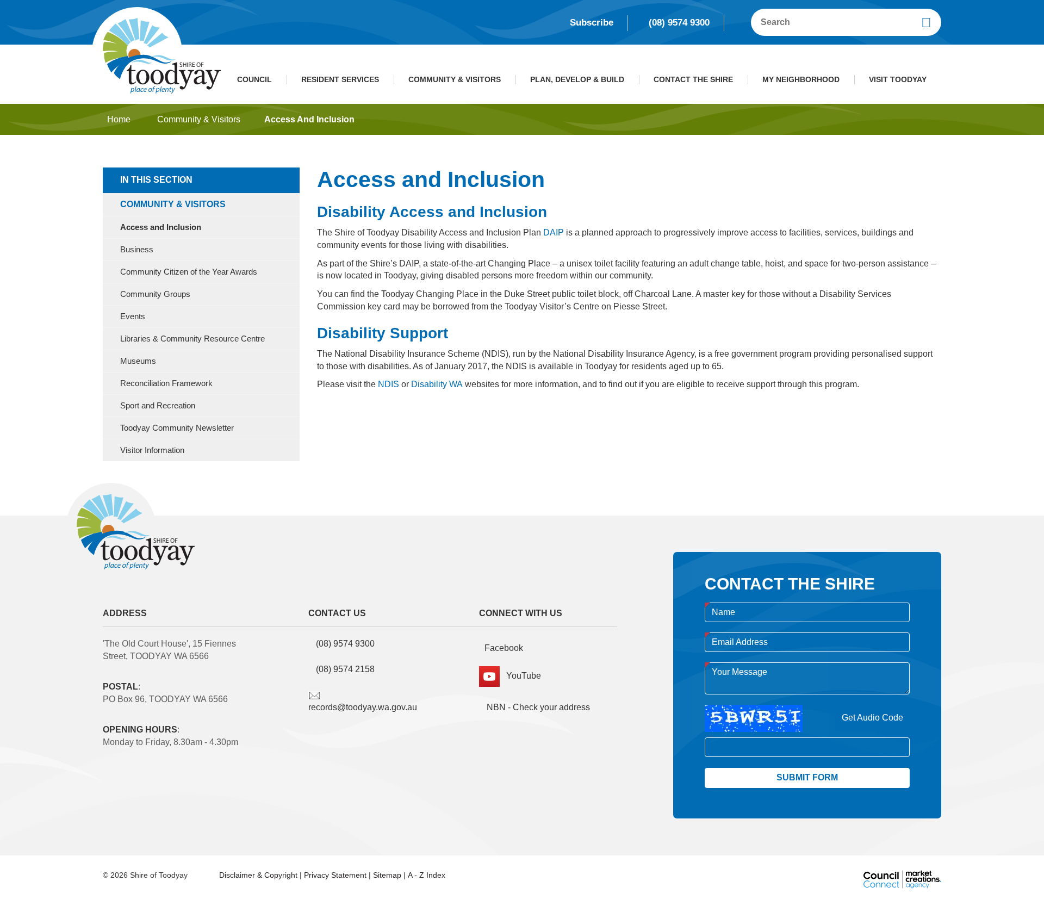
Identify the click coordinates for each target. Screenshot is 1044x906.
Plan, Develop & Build (577, 79)
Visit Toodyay (898, 79)
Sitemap (387, 875)
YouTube (520, 675)
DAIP (553, 232)
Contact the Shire (693, 79)
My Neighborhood (801, 79)
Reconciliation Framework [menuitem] (166, 383)
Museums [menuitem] (138, 361)
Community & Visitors (454, 79)
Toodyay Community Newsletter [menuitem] (177, 428)
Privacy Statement (335, 875)
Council (254, 79)
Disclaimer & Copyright (258, 875)
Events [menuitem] (132, 316)
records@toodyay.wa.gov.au (362, 707)
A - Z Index (426, 875)
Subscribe (591, 22)
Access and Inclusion (309, 119)
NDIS (388, 384)
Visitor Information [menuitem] (152, 450)
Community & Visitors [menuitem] (173, 204)
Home (118, 119)
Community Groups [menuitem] (155, 294)
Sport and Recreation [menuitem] (157, 405)
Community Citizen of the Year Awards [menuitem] (188, 272)
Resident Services (340, 79)
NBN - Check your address (537, 707)
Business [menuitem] (136, 249)
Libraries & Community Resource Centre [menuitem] (192, 338)
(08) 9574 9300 (679, 22)
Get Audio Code (872, 717)
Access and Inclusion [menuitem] (160, 227)
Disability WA (437, 384)
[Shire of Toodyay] (162, 55)
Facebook (503, 648)
